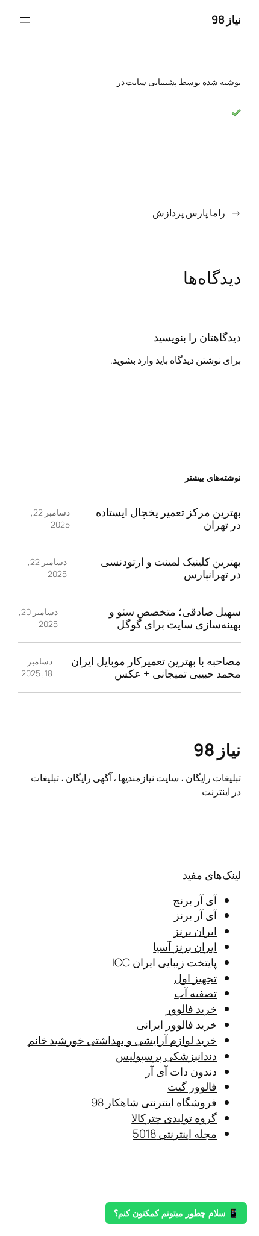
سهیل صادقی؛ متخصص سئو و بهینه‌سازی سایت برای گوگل (175, 617)
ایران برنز (195, 931)
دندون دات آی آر (181, 1071)
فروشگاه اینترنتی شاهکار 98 (154, 1102)
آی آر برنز (195, 915)
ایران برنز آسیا (185, 946)
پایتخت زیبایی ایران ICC (165, 962)
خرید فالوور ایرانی (176, 1024)
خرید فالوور (191, 1009)
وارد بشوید (133, 360)
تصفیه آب (195, 993)
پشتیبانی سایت (151, 81)
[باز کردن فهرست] (25, 20)
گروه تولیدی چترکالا (174, 1118)
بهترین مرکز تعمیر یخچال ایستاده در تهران (168, 518)
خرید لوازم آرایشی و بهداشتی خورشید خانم (122, 1040)
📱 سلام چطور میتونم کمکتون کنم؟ (176, 1213)
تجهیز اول (195, 978)
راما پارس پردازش (188, 212)
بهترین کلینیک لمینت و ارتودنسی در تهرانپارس (171, 567)
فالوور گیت (192, 1086)
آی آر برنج (195, 900)
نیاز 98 (226, 19)
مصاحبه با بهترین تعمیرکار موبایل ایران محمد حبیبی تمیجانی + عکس (156, 667)
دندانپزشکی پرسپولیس (166, 1056)
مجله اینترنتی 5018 (175, 1133)
